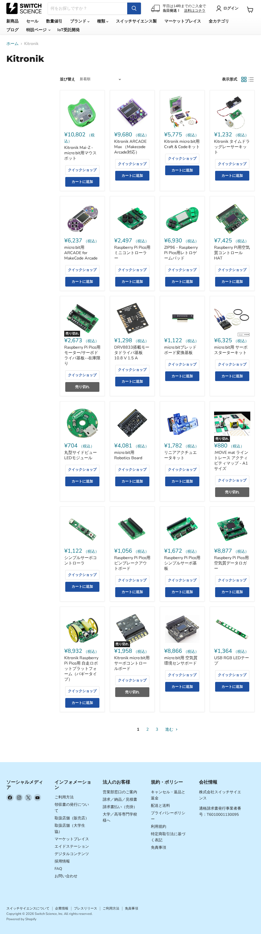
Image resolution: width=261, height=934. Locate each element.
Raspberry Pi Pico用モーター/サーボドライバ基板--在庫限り (82, 355)
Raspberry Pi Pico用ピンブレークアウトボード (132, 563)
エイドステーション (72, 846)
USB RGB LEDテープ (231, 660)
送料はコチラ (194, 10)
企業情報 (61, 908)
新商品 (12, 21)
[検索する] (134, 8)
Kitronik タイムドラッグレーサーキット (232, 147)
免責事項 (158, 847)
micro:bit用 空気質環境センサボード (181, 660)
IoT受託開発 (68, 30)
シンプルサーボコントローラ (80, 560)
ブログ (12, 30)
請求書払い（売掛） (120, 806)
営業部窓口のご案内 (120, 792)
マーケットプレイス (182, 21)
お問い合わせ (66, 876)
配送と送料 (160, 805)
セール (32, 21)
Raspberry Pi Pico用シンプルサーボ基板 (182, 563)
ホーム (12, 43)
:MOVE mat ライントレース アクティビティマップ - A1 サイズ (231, 460)
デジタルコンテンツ (72, 853)
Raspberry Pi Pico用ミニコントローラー (132, 253)
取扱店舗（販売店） (72, 818)
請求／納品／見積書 (120, 799)
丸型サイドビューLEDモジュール (80, 455)
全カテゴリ (219, 21)
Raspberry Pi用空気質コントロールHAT (232, 253)
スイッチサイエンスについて (27, 908)
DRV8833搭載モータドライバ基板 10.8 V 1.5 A (131, 353)
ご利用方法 (64, 797)
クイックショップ (82, 170)
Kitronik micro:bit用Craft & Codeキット (182, 144)
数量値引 (54, 21)
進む (169, 729)
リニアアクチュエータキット (180, 455)
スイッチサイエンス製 (136, 21)
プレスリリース (85, 908)
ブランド (78, 21)
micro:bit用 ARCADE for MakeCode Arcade (81, 253)
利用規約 (158, 826)
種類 (101, 21)
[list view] (251, 79)
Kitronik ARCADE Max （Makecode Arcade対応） (130, 147)
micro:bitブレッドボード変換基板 (180, 350)
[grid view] (243, 79)
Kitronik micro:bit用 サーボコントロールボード (132, 663)
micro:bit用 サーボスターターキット (230, 350)
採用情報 (62, 861)
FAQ (58, 868)
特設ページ (37, 30)
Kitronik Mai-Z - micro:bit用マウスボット (80, 153)
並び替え (67, 79)
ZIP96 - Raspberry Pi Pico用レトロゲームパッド (181, 253)
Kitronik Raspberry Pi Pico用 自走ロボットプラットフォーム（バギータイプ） (81, 668)
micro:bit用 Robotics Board (128, 455)
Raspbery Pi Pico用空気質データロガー (231, 563)
